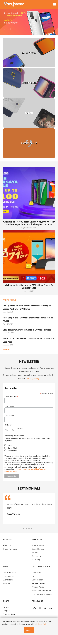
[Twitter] (45, 608)
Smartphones (29, 52)
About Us (7, 545)
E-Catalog (36, 559)
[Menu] (55, 4)
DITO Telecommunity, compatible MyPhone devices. (27, 329)
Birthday (7, 425)
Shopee (6, 610)
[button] (23, 528)
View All (6, 583)
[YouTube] (50, 608)
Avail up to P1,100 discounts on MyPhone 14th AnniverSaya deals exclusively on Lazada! (29, 223)
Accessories (37, 556)
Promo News (8, 576)
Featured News (9, 572)
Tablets (29, 113)
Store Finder (37, 579)
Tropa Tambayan (10, 549)
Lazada (6, 607)
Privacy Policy (29, 143)
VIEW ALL (7, 349)
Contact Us (37, 572)
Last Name (9, 415)
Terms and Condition (41, 590)
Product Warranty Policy (42, 594)
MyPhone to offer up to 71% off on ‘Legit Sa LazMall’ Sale (29, 286)
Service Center (38, 583)
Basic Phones (29, 82)
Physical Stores (9, 614)
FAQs (34, 576)
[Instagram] (40, 608)
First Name (9, 406)
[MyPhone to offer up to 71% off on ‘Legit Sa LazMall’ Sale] (29, 256)
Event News (8, 579)
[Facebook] (34, 608)
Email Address (11, 396)
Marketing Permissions (14, 436)
